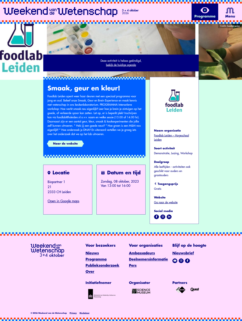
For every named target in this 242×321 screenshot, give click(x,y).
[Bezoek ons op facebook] (156, 217)
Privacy (73, 313)
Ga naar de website (166, 202)
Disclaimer (84, 313)
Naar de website (65, 143)
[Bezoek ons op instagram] (162, 217)
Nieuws (92, 253)
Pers (133, 265)
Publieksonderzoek (102, 265)
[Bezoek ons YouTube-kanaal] (174, 260)
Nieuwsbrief (183, 253)
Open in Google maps (63, 201)
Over (90, 271)
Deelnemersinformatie (148, 259)
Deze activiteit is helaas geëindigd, (121, 62)
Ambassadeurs (142, 253)
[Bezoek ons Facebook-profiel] (187, 260)
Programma (96, 259)
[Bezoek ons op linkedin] (169, 217)
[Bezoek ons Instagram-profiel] (181, 260)
